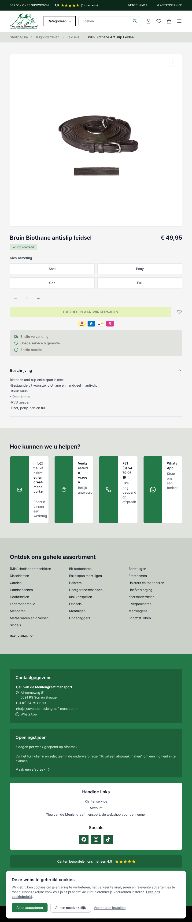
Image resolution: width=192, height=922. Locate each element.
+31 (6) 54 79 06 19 (30, 703)
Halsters (75, 583)
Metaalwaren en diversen (29, 618)
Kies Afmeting (21, 258)
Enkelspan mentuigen (85, 576)
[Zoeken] (135, 21)
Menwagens (138, 611)
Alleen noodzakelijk (70, 908)
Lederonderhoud (22, 604)
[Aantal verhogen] (38, 298)
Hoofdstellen (19, 597)
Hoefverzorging (140, 590)
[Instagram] (96, 839)
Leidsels (73, 37)
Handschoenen (21, 590)
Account (96, 808)
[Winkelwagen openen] (169, 21)
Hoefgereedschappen (86, 590)
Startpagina (19, 37)
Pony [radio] (140, 269)
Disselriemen (19, 576)
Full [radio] (140, 283)
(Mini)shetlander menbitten (30, 569)
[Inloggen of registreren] (148, 21)
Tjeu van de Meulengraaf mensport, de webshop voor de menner (96, 814)
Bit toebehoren (80, 569)
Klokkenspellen (80, 597)
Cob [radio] (52, 283)
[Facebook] (84, 839)
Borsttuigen (137, 569)
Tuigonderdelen (47, 37)
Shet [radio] (52, 269)
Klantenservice (169, 5)
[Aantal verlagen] (15, 298)
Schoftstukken (140, 618)
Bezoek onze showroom (29, 5)
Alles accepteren (29, 908)
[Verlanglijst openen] (159, 21)
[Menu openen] (179, 21)
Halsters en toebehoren (146, 583)
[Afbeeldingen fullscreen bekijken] (174, 61)
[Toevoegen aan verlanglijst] (178, 312)
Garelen (16, 583)
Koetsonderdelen (141, 597)
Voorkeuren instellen (110, 908)
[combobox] (109, 21)
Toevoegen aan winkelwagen (90, 312)
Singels (15, 625)
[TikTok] (108, 839)
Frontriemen (138, 576)
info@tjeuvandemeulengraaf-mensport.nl (46, 709)
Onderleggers (79, 618)
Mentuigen (77, 611)
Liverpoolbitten (140, 604)
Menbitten (18, 611)
